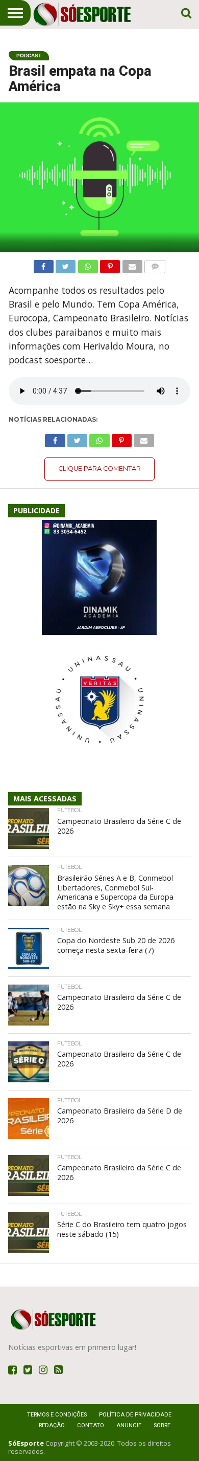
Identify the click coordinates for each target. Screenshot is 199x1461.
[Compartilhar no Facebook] (44, 264)
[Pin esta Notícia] (110, 264)
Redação (52, 1425)
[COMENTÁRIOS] (154, 264)
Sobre (162, 1425)
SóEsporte (26, 1443)
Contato (90, 1425)
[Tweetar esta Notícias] (66, 264)
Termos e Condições (57, 1414)
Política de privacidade (135, 1414)
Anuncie (128, 1425)
